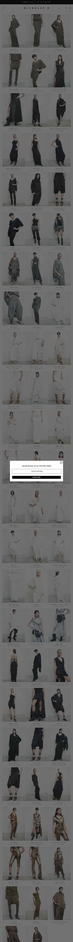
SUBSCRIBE (36, 477)
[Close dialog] (61, 462)
